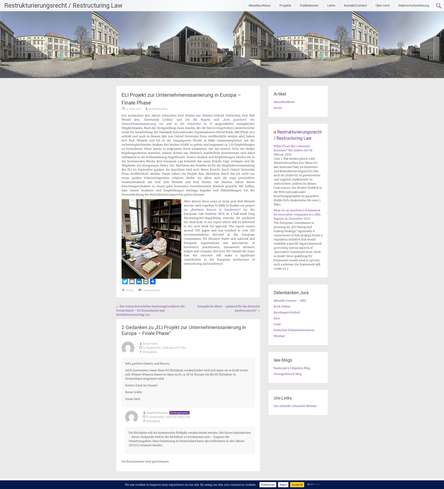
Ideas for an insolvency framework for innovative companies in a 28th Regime (297, 214)
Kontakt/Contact (355, 5)
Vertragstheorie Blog (288, 374)
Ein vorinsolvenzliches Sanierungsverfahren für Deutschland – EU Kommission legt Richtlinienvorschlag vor (150, 310)
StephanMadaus (158, 108)
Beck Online (282, 306)
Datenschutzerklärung (414, 5)
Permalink (150, 352)
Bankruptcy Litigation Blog (292, 368)
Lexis (277, 324)
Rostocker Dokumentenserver (294, 330)
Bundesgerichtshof (287, 312)
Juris (277, 318)
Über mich (383, 5)
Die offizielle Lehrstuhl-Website (295, 406)
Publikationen (309, 5)
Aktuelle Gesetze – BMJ (290, 300)
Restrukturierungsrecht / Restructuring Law (63, 5)
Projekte (285, 5)
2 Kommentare (151, 290)
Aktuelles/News (260, 5)
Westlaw (279, 336)
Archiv (130, 290)
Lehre (331, 5)
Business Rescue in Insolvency (215, 209)
